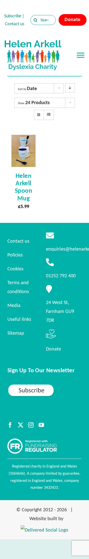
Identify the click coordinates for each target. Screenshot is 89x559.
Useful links (19, 319)
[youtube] (41, 425)
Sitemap (15, 333)
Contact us (14, 23)
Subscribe (12, 16)
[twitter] (20, 425)
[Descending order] (70, 88)
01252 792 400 (61, 276)
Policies (15, 255)
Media (14, 305)
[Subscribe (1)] (44, 386)
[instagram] (31, 425)
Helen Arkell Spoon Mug (23, 187)
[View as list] (48, 114)
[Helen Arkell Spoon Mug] (23, 139)
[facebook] (10, 425)
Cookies (15, 269)
